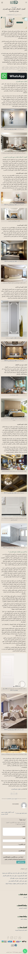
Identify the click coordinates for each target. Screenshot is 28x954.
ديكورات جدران (14, 7)
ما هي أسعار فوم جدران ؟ (21, 813)
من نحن (25, 897)
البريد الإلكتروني (21, 844)
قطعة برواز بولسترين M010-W (10, 129)
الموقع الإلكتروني (21, 850)
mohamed (10, 14)
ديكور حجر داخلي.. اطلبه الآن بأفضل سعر (18, 881)
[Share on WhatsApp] (16, 794)
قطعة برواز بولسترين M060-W (10, 360)
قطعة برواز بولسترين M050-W (10, 729)
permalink (9, 798)
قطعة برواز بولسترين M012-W (10, 204)
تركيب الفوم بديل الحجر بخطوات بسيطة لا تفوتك (16, 883)
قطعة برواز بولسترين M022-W (10, 261)
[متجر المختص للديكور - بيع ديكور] (14, 2)
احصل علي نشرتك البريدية (21, 930)
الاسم (23, 838)
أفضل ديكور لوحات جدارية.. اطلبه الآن (18, 878)
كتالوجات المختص (23, 908)
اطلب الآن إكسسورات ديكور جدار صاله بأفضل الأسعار (15, 875)
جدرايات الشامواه (14, 418)
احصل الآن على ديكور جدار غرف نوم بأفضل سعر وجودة (14, 873)
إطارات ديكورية (13, 337)
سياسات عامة (24, 919)
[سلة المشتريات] (2, 2)
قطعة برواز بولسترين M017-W (10, 492)
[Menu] (26, 2)
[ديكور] (19, 937)
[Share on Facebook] (14, 794)
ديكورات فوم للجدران (16, 789)
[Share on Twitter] (11, 794)
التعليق (23, 826)
